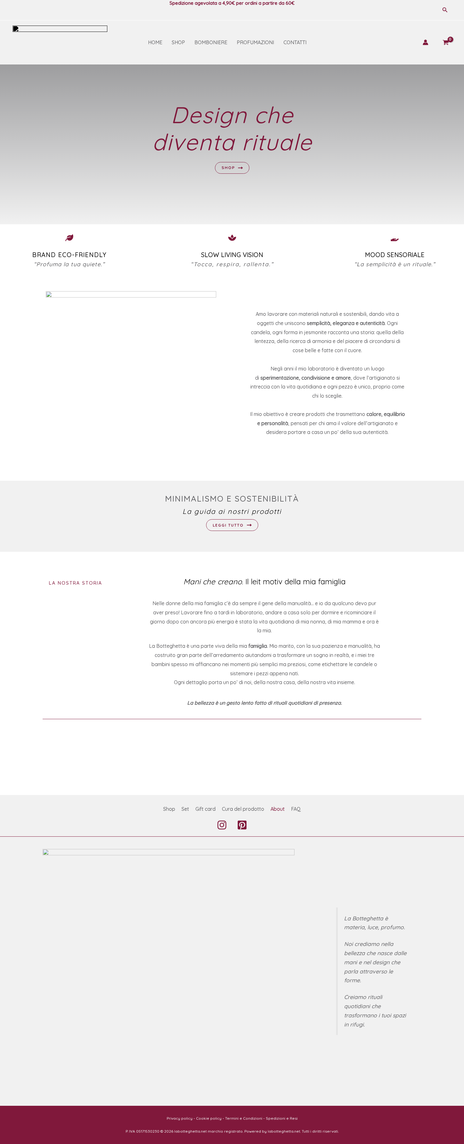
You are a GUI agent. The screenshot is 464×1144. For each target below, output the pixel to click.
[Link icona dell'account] (425, 42)
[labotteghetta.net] (60, 42)
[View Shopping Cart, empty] (445, 42)
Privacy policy (180, 1118)
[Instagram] (222, 825)
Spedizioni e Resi (282, 1118)
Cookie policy (209, 1118)
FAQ (296, 809)
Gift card (205, 809)
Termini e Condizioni (243, 1118)
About (278, 809)
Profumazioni (255, 42)
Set (185, 809)
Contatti (294, 42)
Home (155, 42)
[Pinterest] (242, 825)
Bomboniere (210, 42)
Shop (178, 42)
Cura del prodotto (243, 809)
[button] (445, 10)
